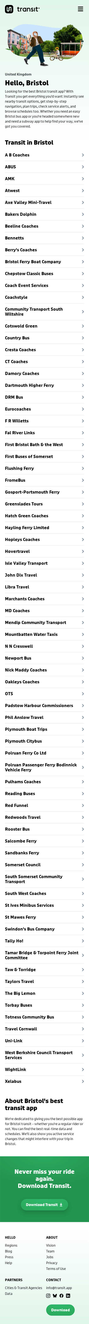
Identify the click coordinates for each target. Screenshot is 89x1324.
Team (50, 1251)
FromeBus (15, 480)
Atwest (12, 190)
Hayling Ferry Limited (27, 527)
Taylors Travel (19, 981)
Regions (11, 1245)
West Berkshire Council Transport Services (39, 1055)
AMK (9, 178)
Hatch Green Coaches (26, 516)
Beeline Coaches (21, 226)
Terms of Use (56, 1268)
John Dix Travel (21, 575)
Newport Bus (18, 658)
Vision (50, 1245)
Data (8, 1293)
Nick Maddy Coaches (26, 670)
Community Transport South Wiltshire (34, 311)
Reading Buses (20, 793)
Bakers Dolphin (20, 214)
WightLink (15, 1069)
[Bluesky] (55, 1296)
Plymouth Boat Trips (26, 729)
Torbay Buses (18, 1005)
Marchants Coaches (24, 599)
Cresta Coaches (20, 349)
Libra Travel (17, 587)
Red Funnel (16, 805)
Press (9, 1257)
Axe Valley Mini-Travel (28, 202)
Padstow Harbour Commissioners (39, 705)
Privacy (52, 1263)
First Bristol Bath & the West (34, 444)
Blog (8, 1251)
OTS (9, 693)
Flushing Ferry (19, 468)
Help (8, 1263)
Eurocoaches (18, 409)
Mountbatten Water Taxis (31, 634)
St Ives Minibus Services (29, 905)
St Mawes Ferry (20, 917)
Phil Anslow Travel (24, 717)
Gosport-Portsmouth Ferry (32, 492)
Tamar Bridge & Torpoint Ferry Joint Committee (41, 955)
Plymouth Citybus (23, 741)
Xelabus (13, 1081)
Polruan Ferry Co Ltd (25, 753)
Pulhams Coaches (23, 781)
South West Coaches (25, 893)
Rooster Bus (17, 829)
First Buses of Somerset (29, 456)
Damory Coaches (22, 373)
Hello (10, 1237)
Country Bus (17, 338)
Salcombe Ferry (21, 841)
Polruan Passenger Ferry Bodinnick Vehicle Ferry (41, 767)
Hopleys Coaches (22, 539)
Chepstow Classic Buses (29, 273)
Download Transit (42, 1204)
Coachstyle (16, 297)
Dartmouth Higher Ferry (29, 385)
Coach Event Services (26, 285)
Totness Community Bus (29, 1017)
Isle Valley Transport (26, 563)
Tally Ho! (14, 941)
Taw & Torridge (20, 969)
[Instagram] (48, 1296)
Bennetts (14, 238)
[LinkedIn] (68, 1296)
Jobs (49, 1257)
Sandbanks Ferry (22, 853)
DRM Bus (14, 397)
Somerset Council (23, 864)
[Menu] (80, 9)
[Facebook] (61, 1296)
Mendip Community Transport (35, 622)
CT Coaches (16, 361)
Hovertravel (17, 551)
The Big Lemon (20, 993)
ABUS (10, 167)
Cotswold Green (21, 326)
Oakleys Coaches (22, 682)
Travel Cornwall (21, 1029)
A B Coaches (17, 155)
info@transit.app (59, 1288)
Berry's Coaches (21, 250)
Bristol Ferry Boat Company (33, 261)
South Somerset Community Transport (34, 879)
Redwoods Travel (23, 817)
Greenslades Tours (24, 504)
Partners (13, 1280)
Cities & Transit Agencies (23, 1288)
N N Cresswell (19, 646)
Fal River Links (20, 433)
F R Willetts (17, 421)
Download (60, 1310)
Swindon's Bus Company (30, 929)
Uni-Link (13, 1041)
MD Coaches (17, 610)
